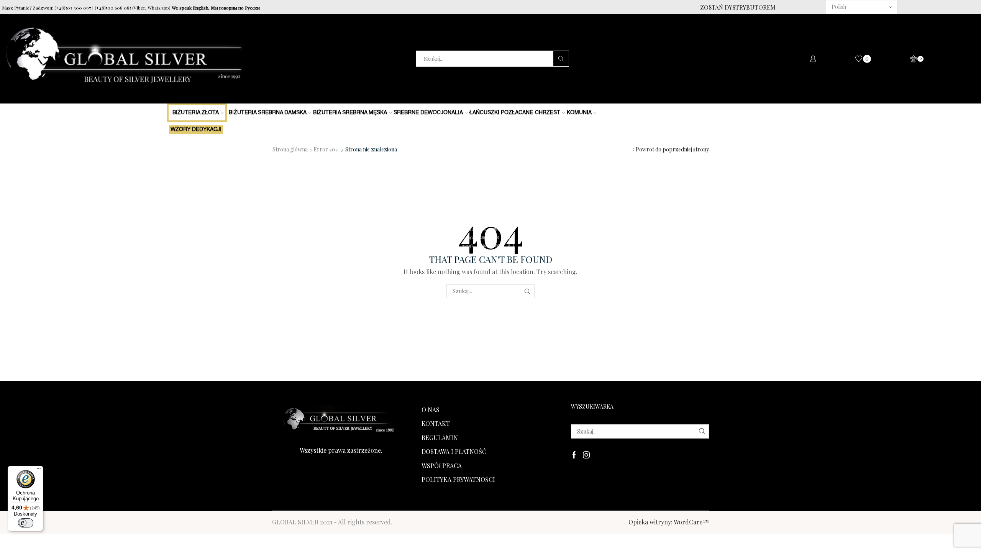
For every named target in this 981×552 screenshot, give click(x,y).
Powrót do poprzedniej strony (672, 149)
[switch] (25, 522)
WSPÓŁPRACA (442, 466)
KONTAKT (436, 423)
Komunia (579, 112)
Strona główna (290, 149)
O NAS (431, 410)
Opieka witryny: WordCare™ (668, 522)
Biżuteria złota (195, 112)
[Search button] (561, 58)
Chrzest (547, 112)
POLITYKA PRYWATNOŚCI (458, 479)
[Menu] (38, 470)
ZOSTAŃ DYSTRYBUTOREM (737, 7)
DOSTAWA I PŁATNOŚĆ (454, 451)
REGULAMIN (440, 438)
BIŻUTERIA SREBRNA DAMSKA (268, 112)
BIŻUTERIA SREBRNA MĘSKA (350, 112)
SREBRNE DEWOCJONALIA (428, 112)
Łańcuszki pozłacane (501, 112)
